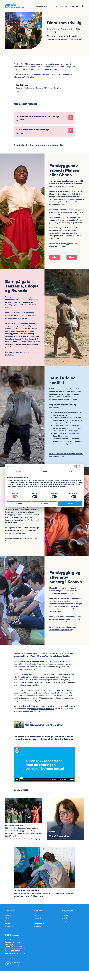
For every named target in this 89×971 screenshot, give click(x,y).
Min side (8, 915)
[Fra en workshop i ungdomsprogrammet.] (22, 600)
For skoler (37, 921)
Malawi (55, 257)
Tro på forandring (59, 836)
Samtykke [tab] (18, 471)
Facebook (65, 915)
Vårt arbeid (8, 918)
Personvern (37, 926)
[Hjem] (47, 29)
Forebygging (35, 839)
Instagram (65, 921)
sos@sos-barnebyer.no (17, 949)
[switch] (34, 496)
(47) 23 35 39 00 (16, 946)
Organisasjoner (39, 918)
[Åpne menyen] (82, 6)
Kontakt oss (9, 926)
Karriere (7, 923)
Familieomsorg (25, 839)
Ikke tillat (19, 503)
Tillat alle (70, 503)
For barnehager (39, 923)
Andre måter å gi (67, 29)
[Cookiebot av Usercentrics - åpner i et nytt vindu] (74, 466)
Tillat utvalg (44, 503)
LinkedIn (65, 918)
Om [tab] (70, 471)
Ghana (71, 257)
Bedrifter (36, 915)
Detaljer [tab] (44, 471)
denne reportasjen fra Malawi (42, 709)
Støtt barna (54, 29)
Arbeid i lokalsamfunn (12, 839)
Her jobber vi (9, 921)
